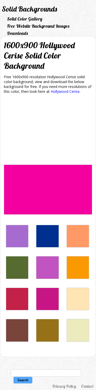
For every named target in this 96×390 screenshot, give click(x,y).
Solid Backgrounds (29, 8)
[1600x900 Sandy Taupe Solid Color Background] (47, 340)
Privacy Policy (64, 386)
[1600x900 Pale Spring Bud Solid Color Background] (78, 340)
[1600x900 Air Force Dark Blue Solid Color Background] (47, 246)
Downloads (17, 33)
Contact (87, 386)
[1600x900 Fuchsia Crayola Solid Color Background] (47, 277)
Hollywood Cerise (65, 91)
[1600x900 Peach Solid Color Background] (78, 308)
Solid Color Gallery (24, 19)
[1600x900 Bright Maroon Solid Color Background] (17, 308)
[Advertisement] (48, 130)
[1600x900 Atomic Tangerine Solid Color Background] (78, 246)
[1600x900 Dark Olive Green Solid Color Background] (17, 277)
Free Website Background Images (38, 26)
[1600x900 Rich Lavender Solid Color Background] (17, 246)
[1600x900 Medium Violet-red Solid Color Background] (47, 308)
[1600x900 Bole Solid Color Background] (17, 340)
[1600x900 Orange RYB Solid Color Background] (78, 277)
